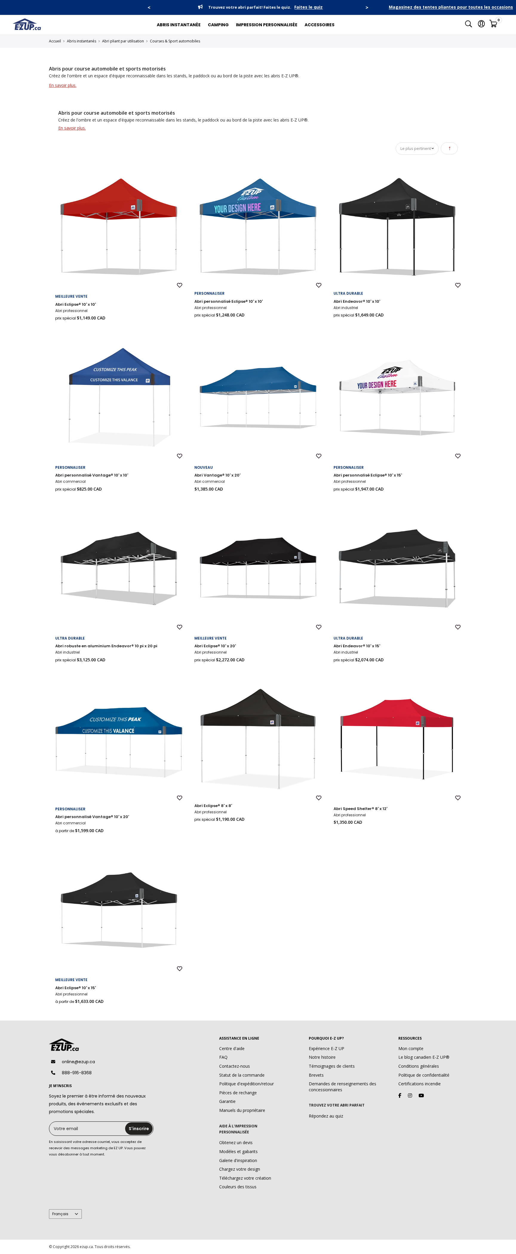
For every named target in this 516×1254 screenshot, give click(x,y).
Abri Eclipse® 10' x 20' (215, 646)
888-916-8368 (77, 1073)
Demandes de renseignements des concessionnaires (342, 1086)
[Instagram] (410, 1095)
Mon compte (410, 1048)
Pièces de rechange (238, 1092)
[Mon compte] (481, 25)
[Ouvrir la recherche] (468, 25)
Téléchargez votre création (245, 1178)
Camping (218, 25)
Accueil (55, 41)
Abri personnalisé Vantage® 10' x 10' (91, 475)
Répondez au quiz (326, 1116)
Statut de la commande (242, 1075)
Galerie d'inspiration (238, 1160)
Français (60, 1214)
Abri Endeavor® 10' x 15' (357, 646)
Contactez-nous (234, 1066)
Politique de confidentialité (423, 1075)
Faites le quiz (306, 7)
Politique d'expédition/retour (246, 1084)
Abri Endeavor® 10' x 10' (357, 301)
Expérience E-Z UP (326, 1048)
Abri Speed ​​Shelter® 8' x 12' (360, 809)
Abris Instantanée (179, 25)
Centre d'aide (232, 1048)
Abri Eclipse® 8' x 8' (213, 806)
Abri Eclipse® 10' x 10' (75, 304)
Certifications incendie (419, 1084)
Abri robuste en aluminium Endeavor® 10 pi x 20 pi (106, 646)
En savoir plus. (62, 85)
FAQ (223, 1057)
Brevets (316, 1075)
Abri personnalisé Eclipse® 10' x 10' (228, 301)
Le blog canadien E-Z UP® (423, 1057)
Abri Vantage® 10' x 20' (217, 475)
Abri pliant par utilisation (123, 41)
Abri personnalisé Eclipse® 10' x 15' (368, 475)
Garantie (227, 1101)
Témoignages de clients (332, 1066)
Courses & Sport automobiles (175, 41)
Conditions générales (418, 1066)
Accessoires (319, 25)
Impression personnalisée (266, 25)
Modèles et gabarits (238, 1151)
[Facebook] (399, 1095)
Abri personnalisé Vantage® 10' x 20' (92, 817)
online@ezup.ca (78, 1062)
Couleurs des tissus (238, 1187)
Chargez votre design (239, 1169)
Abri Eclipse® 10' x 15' (75, 988)
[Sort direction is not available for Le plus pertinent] (449, 148)
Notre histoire (322, 1057)
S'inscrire (139, 1129)
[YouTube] (421, 1095)
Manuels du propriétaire (242, 1110)
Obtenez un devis (236, 1142)
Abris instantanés (81, 41)
